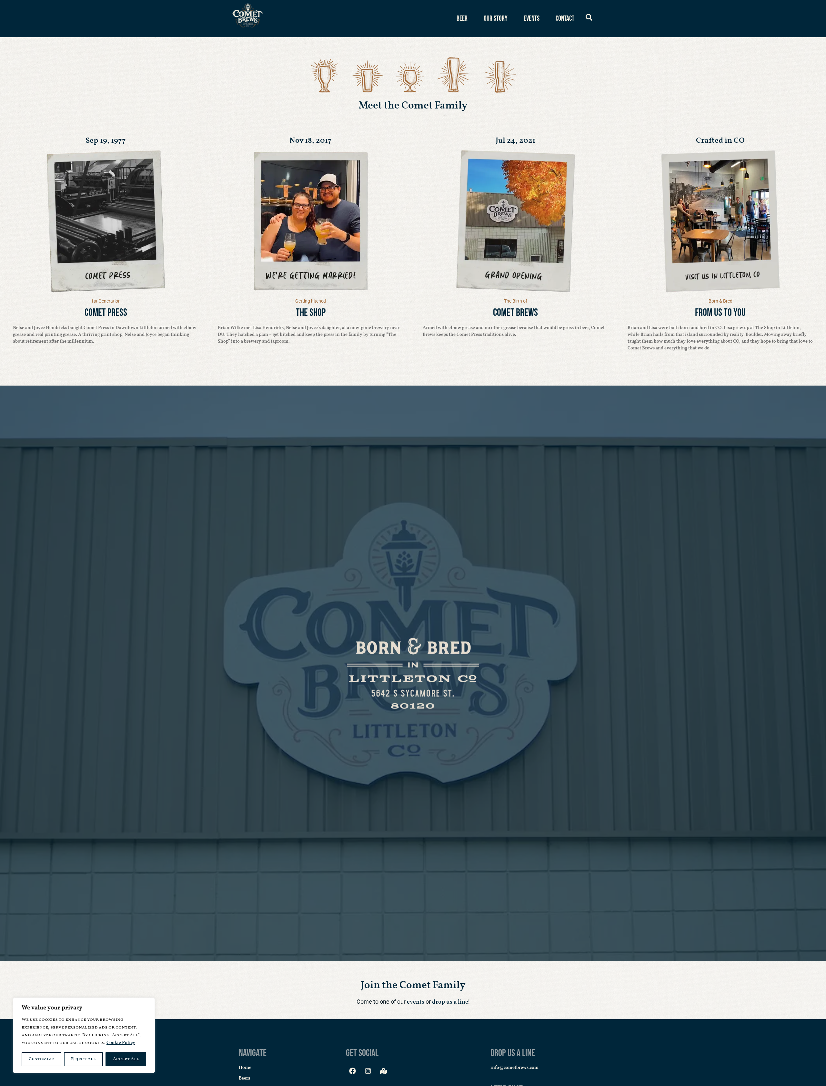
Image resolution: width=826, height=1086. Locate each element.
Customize (41, 1059)
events (415, 1002)
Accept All (126, 1059)
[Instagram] (368, 1071)
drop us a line (450, 1002)
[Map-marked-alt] (383, 1071)
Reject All (83, 1059)
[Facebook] (352, 1071)
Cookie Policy (120, 1043)
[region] (84, 1035)
